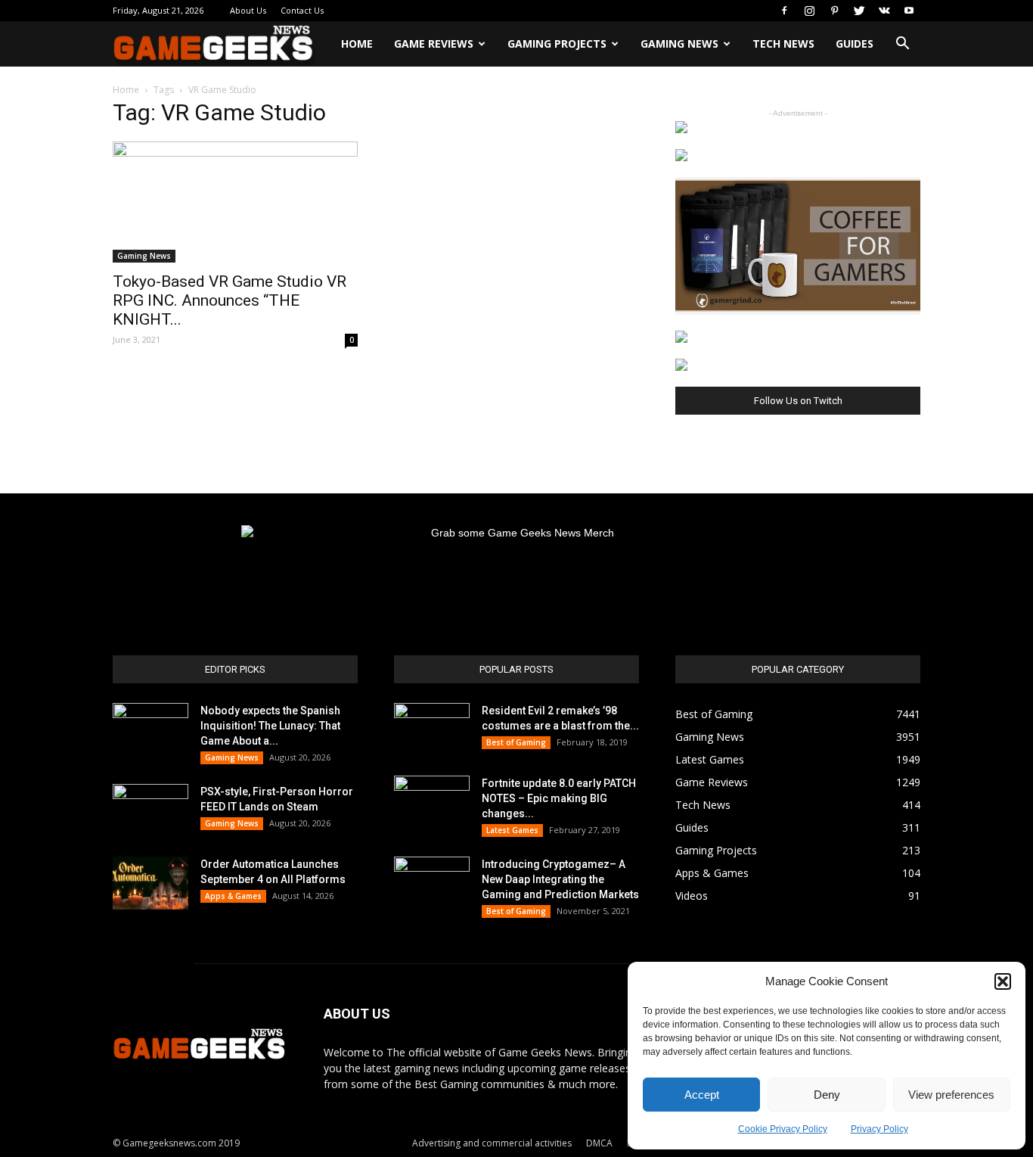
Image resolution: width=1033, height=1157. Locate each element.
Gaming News (679, 43)
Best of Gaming (516, 742)
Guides (854, 43)
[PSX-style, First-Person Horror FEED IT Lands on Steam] (150, 810)
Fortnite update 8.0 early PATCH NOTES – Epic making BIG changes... (559, 798)
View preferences (951, 1094)
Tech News (783, 43)
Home (357, 43)
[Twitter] (859, 10)
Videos (691, 895)
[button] (1002, 981)
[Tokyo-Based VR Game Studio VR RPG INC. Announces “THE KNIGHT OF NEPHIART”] (235, 202)
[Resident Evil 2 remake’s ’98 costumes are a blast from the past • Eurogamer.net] (432, 729)
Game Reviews (433, 43)
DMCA (599, 1143)
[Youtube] (909, 10)
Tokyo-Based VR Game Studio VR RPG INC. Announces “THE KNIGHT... (229, 300)
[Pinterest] (834, 10)
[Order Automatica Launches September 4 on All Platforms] (150, 883)
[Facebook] (784, 10)
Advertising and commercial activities (492, 1143)
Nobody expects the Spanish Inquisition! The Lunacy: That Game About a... (270, 725)
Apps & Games (233, 896)
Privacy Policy (879, 1129)
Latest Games (512, 830)
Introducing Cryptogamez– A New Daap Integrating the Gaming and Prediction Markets (560, 879)
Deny (827, 1094)
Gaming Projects (556, 43)
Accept (701, 1094)
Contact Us (302, 10)
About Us (248, 10)
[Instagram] (809, 10)
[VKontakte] (884, 10)
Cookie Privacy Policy (782, 1129)
